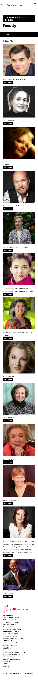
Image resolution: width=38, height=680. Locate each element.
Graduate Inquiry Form (11, 654)
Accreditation (8, 650)
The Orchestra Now (10, 636)
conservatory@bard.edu (12, 629)
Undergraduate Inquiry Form (14, 652)
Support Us (7, 647)
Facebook (6, 661)
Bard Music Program (10, 634)
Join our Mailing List (10, 645)
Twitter (5, 664)
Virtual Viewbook (9, 657)
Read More (8, 82)
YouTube (6, 668)
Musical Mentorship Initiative (13, 638)
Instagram (7, 666)
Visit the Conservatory (11, 643)
